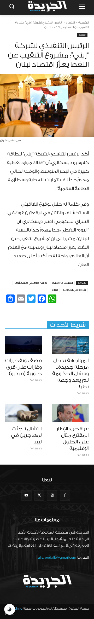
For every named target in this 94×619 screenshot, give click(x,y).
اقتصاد (70, 22)
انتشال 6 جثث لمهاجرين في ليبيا (26, 435)
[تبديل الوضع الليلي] (9, 609)
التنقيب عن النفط (62, 283)
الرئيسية (83, 22)
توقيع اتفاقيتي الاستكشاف (31, 283)
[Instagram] (52, 495)
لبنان (55, 290)
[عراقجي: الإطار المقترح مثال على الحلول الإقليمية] (70, 413)
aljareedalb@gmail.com (57, 557)
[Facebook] (65, 495)
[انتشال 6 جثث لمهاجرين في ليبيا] (23, 413)
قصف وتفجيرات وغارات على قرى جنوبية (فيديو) (23, 367)
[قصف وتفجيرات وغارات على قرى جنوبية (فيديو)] (23, 345)
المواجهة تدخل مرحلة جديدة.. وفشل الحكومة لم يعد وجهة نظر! (70, 374)
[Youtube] (26, 495)
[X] (39, 495)
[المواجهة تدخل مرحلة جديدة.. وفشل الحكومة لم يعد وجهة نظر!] (70, 345)
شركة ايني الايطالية (74, 290)
